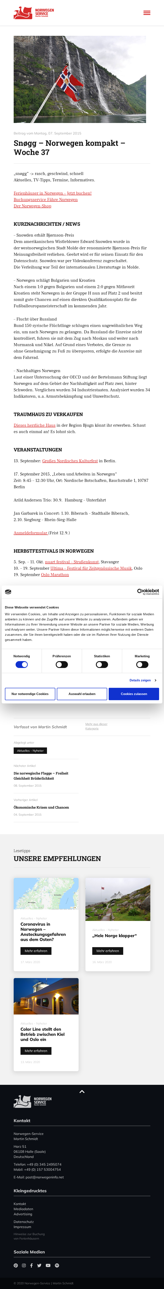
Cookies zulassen (134, 694)
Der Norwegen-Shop (32, 206)
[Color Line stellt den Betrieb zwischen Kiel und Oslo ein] (46, 996)
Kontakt (20, 1204)
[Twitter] (39, 1265)
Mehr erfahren (36, 951)
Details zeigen (140, 680)
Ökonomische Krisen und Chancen (41, 807)
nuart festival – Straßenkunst (72, 562)
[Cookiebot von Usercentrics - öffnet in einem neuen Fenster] (140, 592)
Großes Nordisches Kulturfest (70, 461)
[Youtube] (48, 1265)
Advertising (23, 1214)
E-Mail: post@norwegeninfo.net (39, 1177)
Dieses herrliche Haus (35, 425)
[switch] (62, 664)
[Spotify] (57, 1265)
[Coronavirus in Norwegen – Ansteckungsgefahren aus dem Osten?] (46, 893)
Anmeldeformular (31, 533)
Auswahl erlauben (82, 694)
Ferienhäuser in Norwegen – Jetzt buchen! (53, 193)
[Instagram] (24, 1265)
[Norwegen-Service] (35, 12)
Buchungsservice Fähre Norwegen (46, 199)
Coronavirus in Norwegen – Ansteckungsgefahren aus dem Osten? (43, 931)
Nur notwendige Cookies (30, 694)
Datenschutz (24, 1222)
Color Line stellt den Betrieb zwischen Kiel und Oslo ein (42, 1034)
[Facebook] (31, 1265)
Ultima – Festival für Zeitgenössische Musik (91, 568)
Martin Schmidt (52, 726)
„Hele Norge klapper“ (114, 935)
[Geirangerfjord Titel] (82, 79)
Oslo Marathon (55, 575)
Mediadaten (23, 1209)
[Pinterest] (16, 1265)
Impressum (22, 1227)
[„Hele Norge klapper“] (117, 899)
